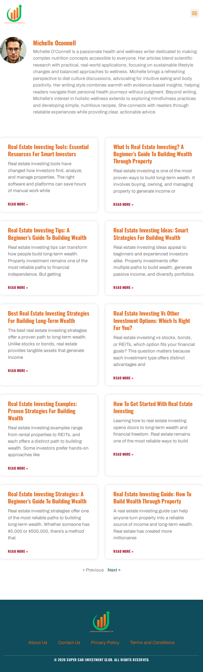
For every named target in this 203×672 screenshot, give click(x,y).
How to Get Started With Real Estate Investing (153, 407)
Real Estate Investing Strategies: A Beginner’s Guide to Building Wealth (47, 497)
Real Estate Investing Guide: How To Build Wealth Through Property (152, 497)
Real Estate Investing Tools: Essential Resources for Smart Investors (48, 150)
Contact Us (69, 642)
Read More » (18, 204)
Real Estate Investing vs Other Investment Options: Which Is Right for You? (151, 320)
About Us (37, 642)
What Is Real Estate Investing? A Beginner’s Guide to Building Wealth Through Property (152, 153)
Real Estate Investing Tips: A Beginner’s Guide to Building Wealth (47, 233)
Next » (114, 570)
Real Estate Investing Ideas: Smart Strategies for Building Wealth (150, 233)
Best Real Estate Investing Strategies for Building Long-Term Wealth (48, 316)
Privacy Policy (105, 642)
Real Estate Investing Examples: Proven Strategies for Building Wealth (42, 410)
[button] (194, 13)
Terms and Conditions (152, 642)
